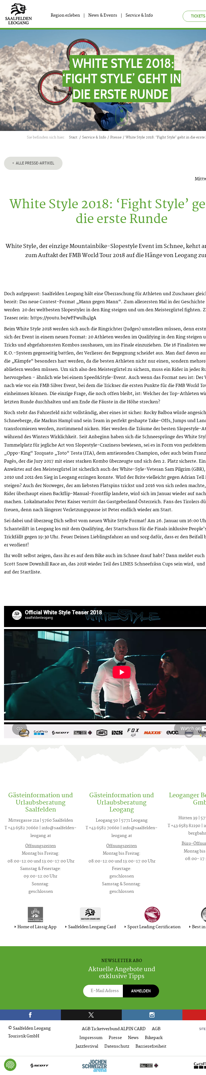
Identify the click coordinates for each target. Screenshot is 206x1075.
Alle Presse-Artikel (34, 163)
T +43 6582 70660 (21, 828)
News (133, 1038)
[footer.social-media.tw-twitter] (91, 1015)
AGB (156, 1029)
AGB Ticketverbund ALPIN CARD (114, 1029)
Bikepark (154, 1038)
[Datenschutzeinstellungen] (10, 1065)
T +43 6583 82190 (184, 826)
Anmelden (141, 990)
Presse (115, 1038)
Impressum (90, 1038)
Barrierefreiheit (150, 1046)
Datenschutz (116, 1046)
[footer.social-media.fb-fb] (30, 1015)
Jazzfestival (87, 1046)
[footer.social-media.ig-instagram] (152, 1015)
